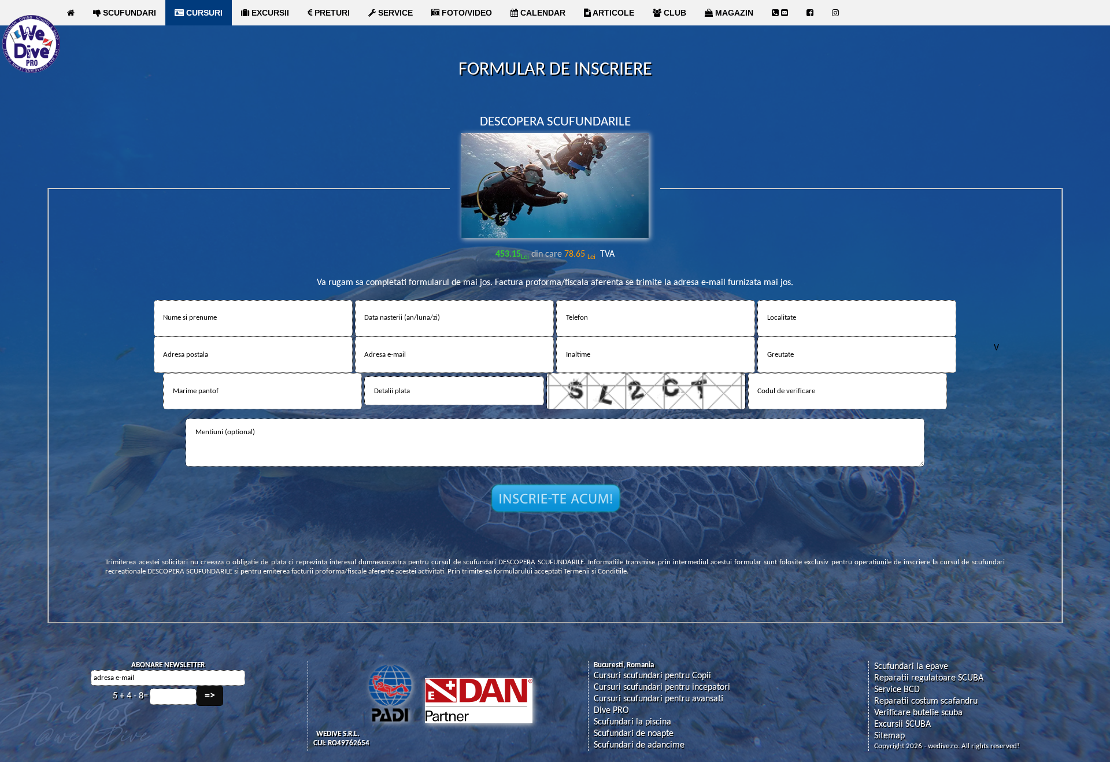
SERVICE (394, 12)
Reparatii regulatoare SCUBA (928, 678)
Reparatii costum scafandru (926, 701)
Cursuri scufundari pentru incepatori (662, 687)
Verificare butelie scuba (918, 712)
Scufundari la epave (911, 666)
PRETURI (331, 12)
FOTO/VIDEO (465, 12)
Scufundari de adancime (639, 745)
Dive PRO (611, 710)
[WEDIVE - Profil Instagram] (835, 12)
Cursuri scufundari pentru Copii (652, 675)
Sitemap (889, 736)
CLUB (673, 12)
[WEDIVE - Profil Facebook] (810, 12)
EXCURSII (269, 12)
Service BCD (897, 689)
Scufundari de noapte (634, 733)
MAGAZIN (733, 12)
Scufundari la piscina (632, 722)
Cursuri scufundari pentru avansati (658, 699)
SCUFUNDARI (128, 12)
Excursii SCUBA (902, 724)
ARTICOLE (612, 12)
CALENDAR (541, 12)
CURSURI (203, 12)
